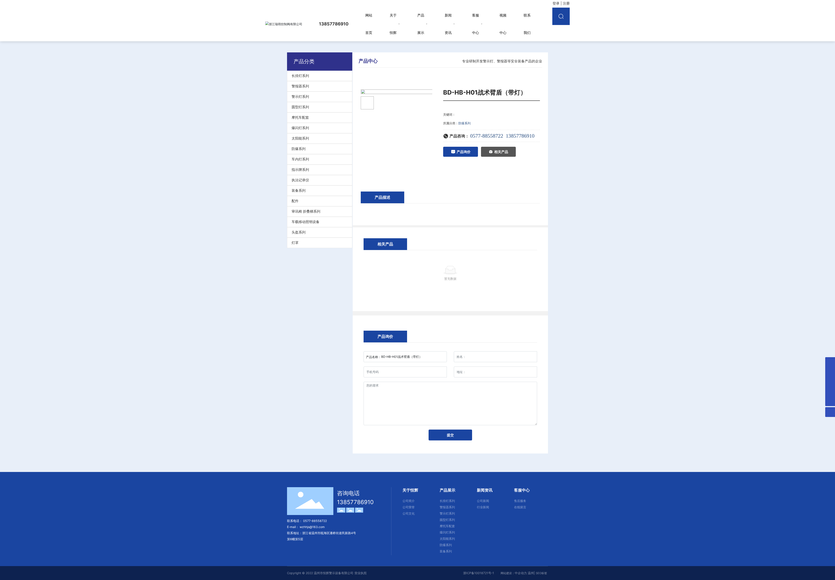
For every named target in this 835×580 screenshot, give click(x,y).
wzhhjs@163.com (312, 527)
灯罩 (295, 243)
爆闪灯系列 (300, 128)
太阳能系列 (300, 138)
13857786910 (520, 136)
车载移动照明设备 (305, 222)
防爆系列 (299, 149)
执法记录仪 (300, 180)
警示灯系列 (300, 96)
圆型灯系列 (300, 107)
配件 (295, 201)
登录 (557, 3)
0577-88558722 (486, 136)
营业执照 (360, 573)
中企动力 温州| (525, 573)
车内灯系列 (300, 159)
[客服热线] (830, 391)
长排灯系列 (300, 76)
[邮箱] (830, 362)
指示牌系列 (300, 170)
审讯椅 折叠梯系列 (306, 211)
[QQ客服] (830, 372)
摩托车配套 (300, 117)
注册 (566, 3)
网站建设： (508, 573)
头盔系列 (299, 232)
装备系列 (299, 190)
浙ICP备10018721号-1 (478, 573)
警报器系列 (300, 86)
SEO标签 (541, 573)
